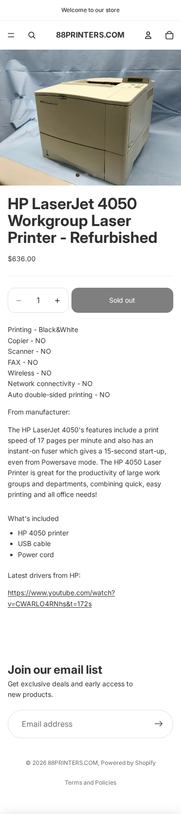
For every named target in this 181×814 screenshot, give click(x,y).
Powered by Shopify (128, 762)
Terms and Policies (90, 782)
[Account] (148, 35)
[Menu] (11, 35)
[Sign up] (159, 724)
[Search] (31, 35)
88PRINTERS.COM (73, 762)
